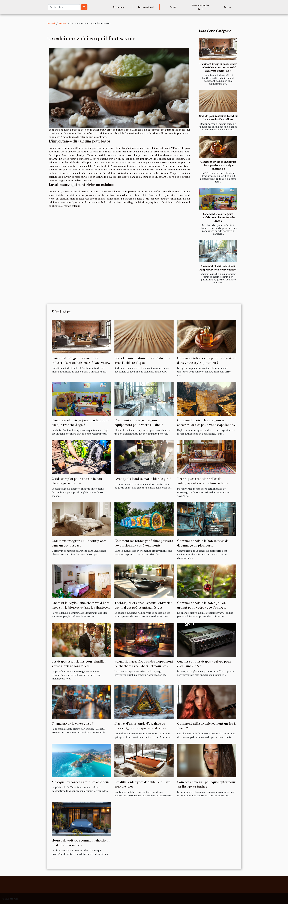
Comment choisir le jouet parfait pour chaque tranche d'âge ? (218, 217)
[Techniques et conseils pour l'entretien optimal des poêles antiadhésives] (144, 581)
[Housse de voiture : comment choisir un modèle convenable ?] (81, 818)
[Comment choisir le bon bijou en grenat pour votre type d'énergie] (206, 581)
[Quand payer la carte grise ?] (81, 701)
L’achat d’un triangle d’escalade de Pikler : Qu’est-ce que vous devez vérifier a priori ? (139, 728)
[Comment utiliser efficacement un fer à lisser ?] (206, 701)
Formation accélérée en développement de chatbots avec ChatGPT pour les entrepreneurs (143, 666)
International (146, 7)
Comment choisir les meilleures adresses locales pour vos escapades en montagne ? (205, 424)
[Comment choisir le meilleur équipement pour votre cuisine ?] (218, 251)
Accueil (51, 23)
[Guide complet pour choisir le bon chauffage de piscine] (81, 456)
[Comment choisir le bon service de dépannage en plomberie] (206, 518)
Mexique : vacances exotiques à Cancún (81, 782)
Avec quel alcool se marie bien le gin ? (142, 479)
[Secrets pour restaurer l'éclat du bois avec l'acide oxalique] (218, 101)
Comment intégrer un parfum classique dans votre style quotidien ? (218, 165)
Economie (118, 7)
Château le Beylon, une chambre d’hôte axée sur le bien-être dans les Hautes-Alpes (81, 607)
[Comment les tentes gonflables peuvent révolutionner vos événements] (144, 518)
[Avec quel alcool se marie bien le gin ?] (144, 456)
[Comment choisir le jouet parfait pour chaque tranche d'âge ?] (218, 199)
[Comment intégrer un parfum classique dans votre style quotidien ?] (218, 147)
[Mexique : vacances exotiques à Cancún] (81, 760)
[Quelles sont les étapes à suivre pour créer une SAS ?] (206, 639)
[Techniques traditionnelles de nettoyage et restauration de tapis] (206, 456)
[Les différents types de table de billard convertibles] (144, 760)
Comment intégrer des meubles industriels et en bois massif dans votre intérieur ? (218, 67)
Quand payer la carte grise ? (73, 723)
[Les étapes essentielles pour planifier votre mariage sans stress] (81, 639)
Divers (227, 7)
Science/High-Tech (200, 7)
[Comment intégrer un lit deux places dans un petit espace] (81, 518)
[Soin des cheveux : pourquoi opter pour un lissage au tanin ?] (206, 760)
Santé (173, 7)
